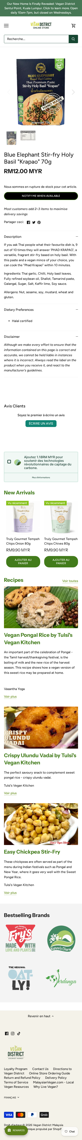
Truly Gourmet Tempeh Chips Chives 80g (61, 541)
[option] (41, 92)
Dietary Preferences (19, 310)
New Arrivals (19, 492)
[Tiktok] (18, 1033)
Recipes (13, 580)
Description (12, 237)
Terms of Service (16, 1082)
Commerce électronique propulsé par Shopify (33, 1129)
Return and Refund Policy (22, 1078)
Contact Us (40, 1069)
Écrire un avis (41, 423)
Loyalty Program (15, 1069)
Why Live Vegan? (45, 1087)
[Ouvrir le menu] (6, 25)
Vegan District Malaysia (48, 1125)
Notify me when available (41, 195)
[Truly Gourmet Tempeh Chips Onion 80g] (23, 518)
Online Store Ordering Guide (49, 1073)
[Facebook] (6, 1033)
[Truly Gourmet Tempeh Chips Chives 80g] (61, 518)
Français (10, 1097)
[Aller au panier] (73, 25)
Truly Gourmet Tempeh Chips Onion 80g (23, 541)
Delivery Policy (56, 1078)
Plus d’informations (41, 477)
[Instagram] (12, 1033)
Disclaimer (12, 337)
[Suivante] (73, 92)
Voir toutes (70, 581)
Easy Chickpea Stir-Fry (32, 852)
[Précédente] (9, 92)
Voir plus (10, 696)
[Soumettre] (73, 39)
